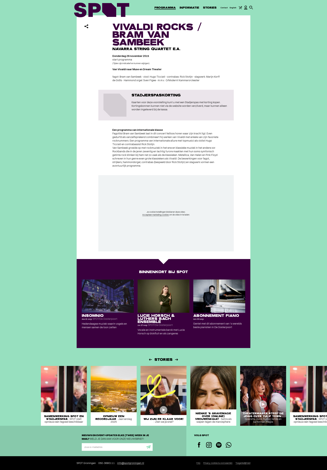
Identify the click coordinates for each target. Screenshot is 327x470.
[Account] (245, 9)
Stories (210, 7)
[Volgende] (176, 360)
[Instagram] (209, 445)
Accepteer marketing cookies (155, 214)
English (233, 8)
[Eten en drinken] (240, 8)
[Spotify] (219, 445)
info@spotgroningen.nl (130, 463)
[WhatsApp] (228, 445)
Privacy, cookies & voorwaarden (217, 463)
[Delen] (86, 26)
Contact (224, 8)
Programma (165, 7)
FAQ (198, 463)
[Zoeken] (251, 9)
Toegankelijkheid (243, 463)
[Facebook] (199, 445)
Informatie (189, 7)
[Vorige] (150, 360)
